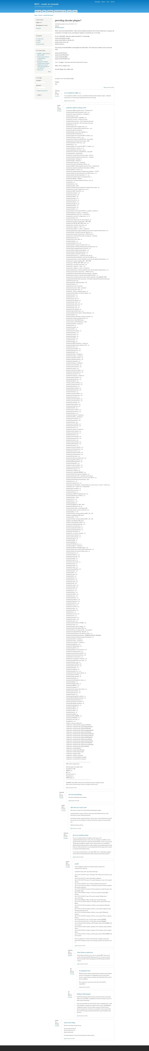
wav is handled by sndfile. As (72, 93)
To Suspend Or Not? (84, 971)
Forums (40, 15)
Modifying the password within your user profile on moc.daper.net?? (43, 66)
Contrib (75, 11)
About (44, 11)
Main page (38, 11)
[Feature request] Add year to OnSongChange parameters (43, 58)
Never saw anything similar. (80, 835)
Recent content (40, 44)
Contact (113, 1)
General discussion (48, 15)
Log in (105, 87)
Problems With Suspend (83, 994)
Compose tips (40, 39)
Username (38, 80)
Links (107, 1)
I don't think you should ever (85, 952)
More (49, 71)
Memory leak (40, 70)
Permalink (57, 96)
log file (77, 864)
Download (50, 11)
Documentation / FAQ (60, 11)
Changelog (97, 1)
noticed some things (69, 1023)
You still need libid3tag (75, 794)
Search (103, 1)
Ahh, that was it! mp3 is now (78, 807)
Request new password (42, 90)
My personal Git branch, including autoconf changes (43, 62)
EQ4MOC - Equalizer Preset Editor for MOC (43, 54)
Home (35, 15)
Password (38, 85)
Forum (69, 11)
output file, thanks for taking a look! (76, 108)
